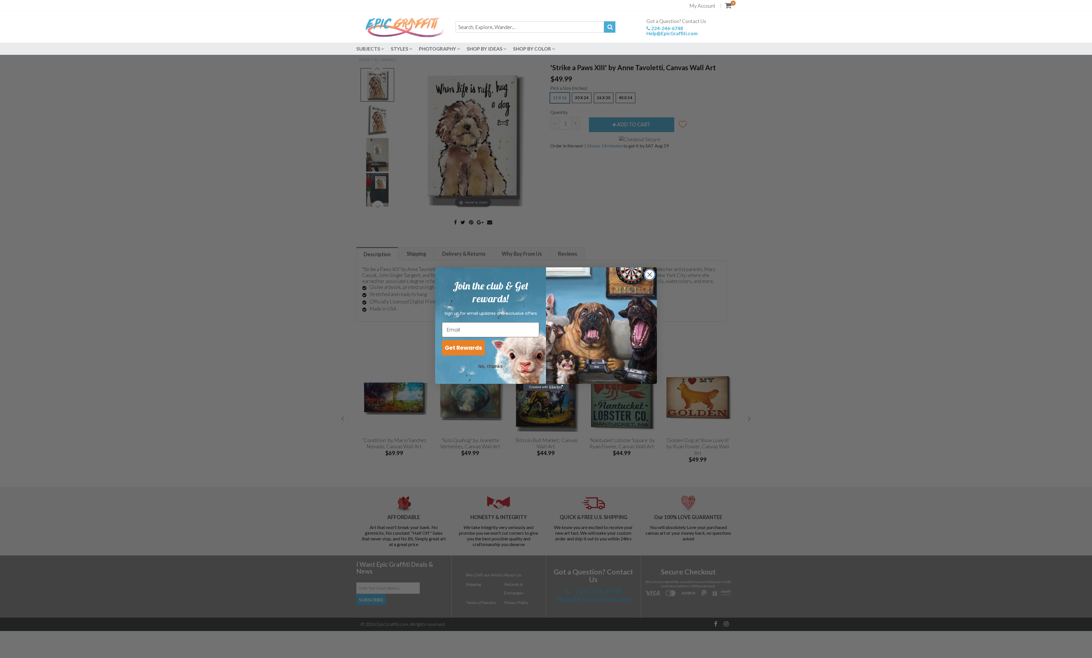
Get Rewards (463, 348)
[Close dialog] (650, 275)
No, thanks (490, 366)
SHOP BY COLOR (532, 49)
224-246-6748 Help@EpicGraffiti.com (672, 30)
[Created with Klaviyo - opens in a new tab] (546, 387)
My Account (702, 6)
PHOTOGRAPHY (438, 49)
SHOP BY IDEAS (485, 49)
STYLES (400, 49)
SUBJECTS (368, 49)
